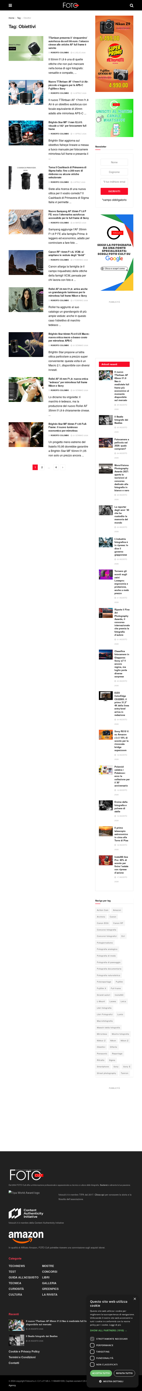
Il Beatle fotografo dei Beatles (121, 419)
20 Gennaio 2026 (80, 435)
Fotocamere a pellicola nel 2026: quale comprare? (121, 444)
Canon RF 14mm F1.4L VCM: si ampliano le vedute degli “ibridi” (66, 253)
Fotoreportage (104, 981)
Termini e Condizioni (22, 1357)
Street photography (106, 1073)
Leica (123, 1001)
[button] (112, 1330)
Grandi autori (103, 994)
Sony (116, 1066)
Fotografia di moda (106, 955)
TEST (12, 1272)
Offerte (113, 1046)
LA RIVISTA (49, 1294)
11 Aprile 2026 (79, 134)
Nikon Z (124, 1040)
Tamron (124, 1073)
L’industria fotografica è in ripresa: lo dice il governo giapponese (121, 546)
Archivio (101, 916)
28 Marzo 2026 (79, 223)
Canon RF (118, 923)
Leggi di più (115, 1324)
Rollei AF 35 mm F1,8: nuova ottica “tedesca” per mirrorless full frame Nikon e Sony (68, 382)
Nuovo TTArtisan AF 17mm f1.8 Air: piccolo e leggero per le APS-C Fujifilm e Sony (68, 85)
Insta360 (119, 994)
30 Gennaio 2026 (80, 345)
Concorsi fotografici (107, 936)
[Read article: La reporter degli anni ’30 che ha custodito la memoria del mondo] (106, 510)
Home (11, 17)
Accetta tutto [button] (101, 1373)
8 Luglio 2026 (79, 52)
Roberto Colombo (60, 52)
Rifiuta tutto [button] (124, 1373)
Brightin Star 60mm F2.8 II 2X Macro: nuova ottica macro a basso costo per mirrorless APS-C (69, 337)
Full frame (116, 988)
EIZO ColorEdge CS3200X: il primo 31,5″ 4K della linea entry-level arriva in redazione (121, 703)
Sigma (112, 1060)
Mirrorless (102, 1033)
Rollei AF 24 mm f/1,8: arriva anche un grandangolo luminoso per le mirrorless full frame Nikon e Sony (68, 292)
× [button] (134, 1299)
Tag (19, 17)
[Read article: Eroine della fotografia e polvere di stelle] (106, 805)
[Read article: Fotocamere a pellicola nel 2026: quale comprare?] (106, 443)
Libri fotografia (104, 1007)
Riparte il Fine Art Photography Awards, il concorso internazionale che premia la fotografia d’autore (122, 622)
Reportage (117, 1053)
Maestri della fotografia (108, 1027)
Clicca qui (99, 1194)
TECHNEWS (17, 1266)
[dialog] (113, 1341)
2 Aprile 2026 (78, 182)
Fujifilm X (101, 988)
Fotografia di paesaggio (109, 962)
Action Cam (102, 910)
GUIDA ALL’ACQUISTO (23, 1277)
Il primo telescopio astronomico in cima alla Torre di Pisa (121, 834)
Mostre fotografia (120, 1033)
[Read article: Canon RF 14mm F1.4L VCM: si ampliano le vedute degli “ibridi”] (26, 262)
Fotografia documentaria (109, 968)
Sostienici (104, 1185)
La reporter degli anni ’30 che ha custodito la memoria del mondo (121, 514)
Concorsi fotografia (106, 929)
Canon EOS (103, 923)
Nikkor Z (101, 1040)
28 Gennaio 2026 (80, 390)
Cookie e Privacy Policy (24, 1351)
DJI (123, 936)
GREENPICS (50, 1289)
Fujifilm (119, 981)
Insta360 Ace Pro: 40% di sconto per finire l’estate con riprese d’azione (121, 864)
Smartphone (103, 1066)
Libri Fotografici (105, 1014)
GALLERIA (49, 1283)
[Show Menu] (10, 5)
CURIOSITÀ (16, 1289)
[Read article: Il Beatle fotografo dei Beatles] (106, 420)
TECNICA (15, 1283)
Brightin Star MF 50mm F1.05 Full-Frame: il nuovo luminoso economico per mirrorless (67, 427)
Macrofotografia (105, 1020)
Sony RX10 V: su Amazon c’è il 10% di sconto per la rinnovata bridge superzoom (121, 741)
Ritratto (100, 1060)
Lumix (120, 1014)
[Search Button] (131, 5)
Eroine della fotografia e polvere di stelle (120, 806)
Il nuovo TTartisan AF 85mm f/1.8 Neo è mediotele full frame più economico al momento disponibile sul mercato (121, 386)
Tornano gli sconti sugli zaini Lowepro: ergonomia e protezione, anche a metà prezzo (121, 582)
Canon (113, 916)
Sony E (126, 1066)
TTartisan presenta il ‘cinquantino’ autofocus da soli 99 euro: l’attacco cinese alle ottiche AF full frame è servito (68, 43)
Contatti (14, 1363)
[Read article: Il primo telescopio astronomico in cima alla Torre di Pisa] (106, 831)
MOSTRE (48, 1266)
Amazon (117, 910)
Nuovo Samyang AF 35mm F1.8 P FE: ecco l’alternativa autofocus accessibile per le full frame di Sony (68, 214)
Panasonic (102, 1053)
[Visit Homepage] (71, 5)
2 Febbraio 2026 (80, 300)
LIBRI (45, 1277)
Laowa (113, 1001)
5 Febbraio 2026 (80, 260)
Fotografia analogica (107, 949)
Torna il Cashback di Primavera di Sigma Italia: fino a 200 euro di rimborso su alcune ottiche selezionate (67, 172)
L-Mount (101, 1001)
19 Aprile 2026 (79, 93)
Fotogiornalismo (105, 942)
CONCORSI (49, 1272)
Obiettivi (27, 17)
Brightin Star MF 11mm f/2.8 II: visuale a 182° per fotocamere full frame (67, 125)
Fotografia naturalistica (108, 975)
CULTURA (15, 1294)
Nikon (113, 1040)
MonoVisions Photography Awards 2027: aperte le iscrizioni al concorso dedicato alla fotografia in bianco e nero (121, 477)
